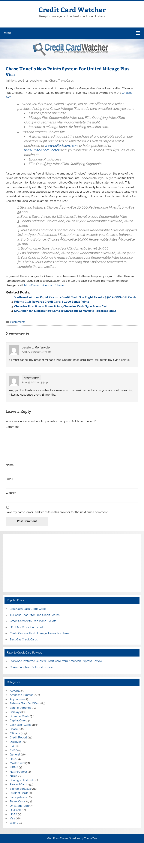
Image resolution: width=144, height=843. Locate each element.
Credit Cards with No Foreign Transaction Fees (39, 633)
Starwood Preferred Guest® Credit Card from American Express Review (56, 661)
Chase (53, 80)
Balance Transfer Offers (25, 703)
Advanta (15, 690)
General (15, 754)
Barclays (15, 712)
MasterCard (17, 763)
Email (10, 479)
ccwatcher (36, 80)
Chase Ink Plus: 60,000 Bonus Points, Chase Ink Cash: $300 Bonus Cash (61, 306)
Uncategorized (19, 805)
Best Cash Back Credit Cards (28, 609)
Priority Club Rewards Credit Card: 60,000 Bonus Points (51, 301)
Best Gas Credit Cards (24, 639)
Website (11, 493)
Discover (15, 741)
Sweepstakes (18, 797)
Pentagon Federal (21, 780)
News (13, 776)
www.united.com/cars (61, 146)
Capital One (17, 720)
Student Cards (19, 793)
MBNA (14, 767)
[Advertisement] (72, 563)
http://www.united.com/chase (44, 285)
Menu (8, 33)
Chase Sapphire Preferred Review (31, 667)
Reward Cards (19, 784)
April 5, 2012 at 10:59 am (37, 351)
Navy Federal (18, 771)
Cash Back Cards (20, 724)
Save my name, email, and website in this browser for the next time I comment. (57, 512)
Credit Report (18, 737)
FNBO (14, 750)
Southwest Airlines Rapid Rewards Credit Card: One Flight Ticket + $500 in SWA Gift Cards (75, 297)
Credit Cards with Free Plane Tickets (33, 621)
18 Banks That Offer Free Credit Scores (34, 615)
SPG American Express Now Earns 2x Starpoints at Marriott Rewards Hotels (65, 311)
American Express (21, 695)
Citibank (15, 733)
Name (10, 465)
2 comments (17, 321)
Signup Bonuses (20, 788)
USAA (13, 814)
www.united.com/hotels (42, 150)
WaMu (14, 822)
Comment (13, 427)
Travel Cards (66, 80)
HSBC (13, 759)
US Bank (15, 810)
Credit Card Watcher (72, 9)
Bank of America (20, 707)
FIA (12, 746)
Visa (12, 818)
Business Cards (19, 716)
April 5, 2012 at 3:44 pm (36, 382)
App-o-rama (18, 699)
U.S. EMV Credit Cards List (26, 627)
